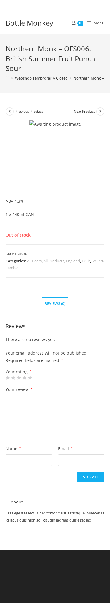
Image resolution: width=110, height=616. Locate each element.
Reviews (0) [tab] (55, 303)
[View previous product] (10, 111)
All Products (53, 261)
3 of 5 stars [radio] (19, 378)
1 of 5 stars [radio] (8, 378)
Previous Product (29, 111)
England (73, 261)
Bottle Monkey (29, 23)
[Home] (7, 78)
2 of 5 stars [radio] (13, 378)
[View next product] (100, 111)
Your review (19, 389)
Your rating (18, 372)
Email (65, 448)
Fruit (86, 261)
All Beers (34, 261)
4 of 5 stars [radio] (24, 378)
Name (13, 448)
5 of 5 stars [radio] (30, 378)
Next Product (84, 111)
